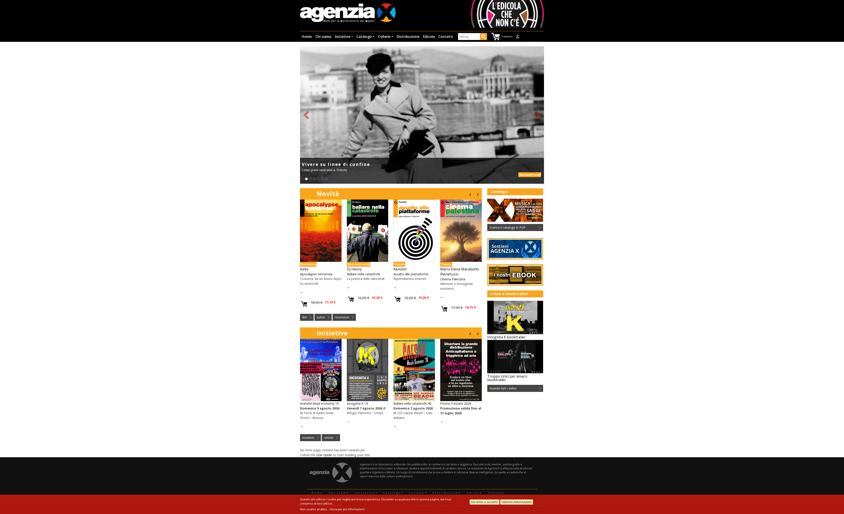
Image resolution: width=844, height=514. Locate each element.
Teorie (399, 264)
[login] (518, 36)
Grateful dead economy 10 (319, 403)
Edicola (429, 36)
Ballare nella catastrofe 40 (412, 403)
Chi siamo (323, 36)
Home (307, 36)
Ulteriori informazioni (517, 502)
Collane (384, 36)
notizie (328, 437)
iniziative (308, 437)
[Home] (348, 13)
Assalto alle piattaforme (410, 274)
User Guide (324, 455)
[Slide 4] (318, 179)
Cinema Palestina (452, 279)
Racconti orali (529, 175)
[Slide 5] (322, 179)
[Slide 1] (306, 179)
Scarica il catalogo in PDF (507, 227)
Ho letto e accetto (484, 502)
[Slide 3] (314, 179)
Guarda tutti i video (503, 388)
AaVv (304, 269)
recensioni (342, 317)
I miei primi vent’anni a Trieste (324, 170)
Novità (327, 193)
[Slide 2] (310, 179)
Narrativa (308, 264)
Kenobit (400, 269)
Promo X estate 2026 (455, 403)
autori (321, 317)
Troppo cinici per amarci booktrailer (507, 378)
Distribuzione (408, 36)
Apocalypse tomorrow (316, 274)
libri (304, 317)
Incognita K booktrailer (506, 337)
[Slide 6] (326, 179)
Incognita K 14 (357, 403)
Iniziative (342, 36)
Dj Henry (354, 269)
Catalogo (364, 36)
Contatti (445, 36)
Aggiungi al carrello (304, 304)
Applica (483, 37)
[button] (306, 115)
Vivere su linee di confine (336, 164)
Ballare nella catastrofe (363, 274)
